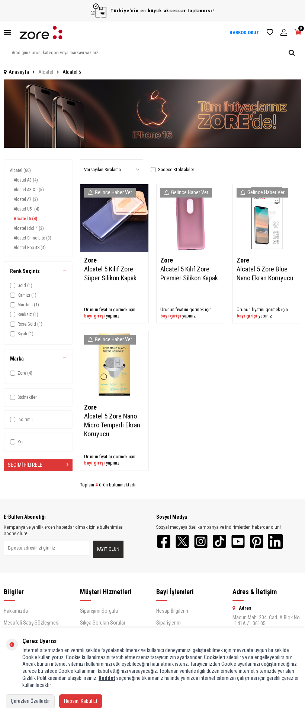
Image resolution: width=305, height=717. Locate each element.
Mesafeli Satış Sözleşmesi (32, 623)
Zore (90, 260)
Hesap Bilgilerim (173, 611)
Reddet (107, 678)
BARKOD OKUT (244, 32)
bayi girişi (94, 316)
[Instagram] (200, 541)
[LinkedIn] (275, 541)
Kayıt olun (108, 549)
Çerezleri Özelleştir (30, 701)
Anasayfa (19, 72)
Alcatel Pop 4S (30, 247)
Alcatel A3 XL (29, 189)
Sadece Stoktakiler (176, 169)
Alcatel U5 (26, 209)
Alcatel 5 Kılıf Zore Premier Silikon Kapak (189, 273)
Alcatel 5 (25, 218)
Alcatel (45, 72)
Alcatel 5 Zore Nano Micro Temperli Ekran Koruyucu (112, 425)
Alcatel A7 (26, 199)
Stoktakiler (27, 397)
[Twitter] (182, 541)
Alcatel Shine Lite (32, 238)
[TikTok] (219, 541)
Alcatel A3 (26, 180)
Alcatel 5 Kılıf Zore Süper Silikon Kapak (110, 273)
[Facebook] (163, 541)
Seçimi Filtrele (25, 465)
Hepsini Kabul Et (80, 701)
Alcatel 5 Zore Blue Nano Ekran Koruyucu (265, 273)
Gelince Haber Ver (113, 192)
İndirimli (25, 419)
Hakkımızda (16, 611)
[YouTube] (238, 541)
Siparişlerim (168, 623)
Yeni (21, 441)
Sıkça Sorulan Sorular (102, 623)
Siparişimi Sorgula (99, 611)
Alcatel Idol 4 (29, 228)
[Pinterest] (256, 541)
